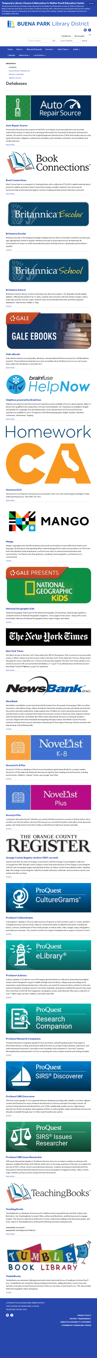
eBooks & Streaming (16, 74)
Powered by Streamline (73, 1325)
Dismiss (91, 3)
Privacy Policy (84, 1315)
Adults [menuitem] (75, 49)
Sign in (88, 1325)
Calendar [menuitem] (11, 55)
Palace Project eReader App (19, 71)
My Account (79, 36)
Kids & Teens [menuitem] (63, 49)
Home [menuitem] (10, 49)
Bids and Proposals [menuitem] (34, 49)
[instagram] (85, 31)
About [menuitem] (18, 49)
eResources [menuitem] (23, 55)
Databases (12, 67)
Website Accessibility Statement (75, 1322)
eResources (11, 63)
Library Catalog (15, 78)
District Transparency (80, 1319)
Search (84, 41)
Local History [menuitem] (39, 55)
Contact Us (66, 36)
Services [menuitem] (48, 49)
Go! (54, 41)
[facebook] (89, 31)
